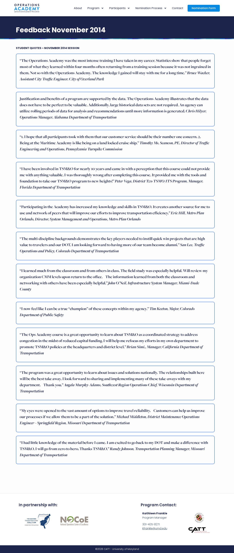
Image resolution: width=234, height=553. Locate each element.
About (78, 8)
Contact (177, 8)
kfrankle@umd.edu (154, 528)
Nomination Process (148, 8)
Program (93, 8)
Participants (117, 8)
